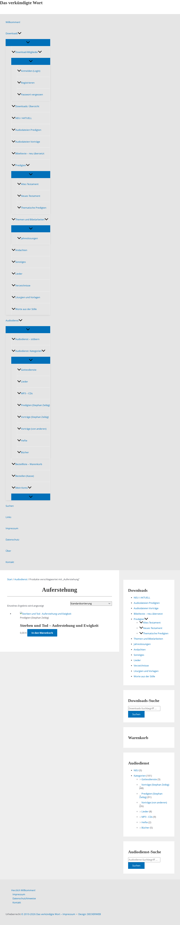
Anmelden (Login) (30, 70)
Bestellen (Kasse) (24, 476)
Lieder (18, 273)
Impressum (12, 528)
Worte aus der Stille (26, 309)
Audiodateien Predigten (28, 129)
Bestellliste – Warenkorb (28, 464)
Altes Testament (30, 184)
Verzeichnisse (22, 285)
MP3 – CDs (27, 393)
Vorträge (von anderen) (33, 428)
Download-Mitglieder (26, 52)
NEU (136, 770)
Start (9, 579)
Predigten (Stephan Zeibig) (35, 405)
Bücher (25, 452)
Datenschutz (12, 539)
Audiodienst (12, 320)
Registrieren (27, 82)
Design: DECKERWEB (89, 914)
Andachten (21, 250)
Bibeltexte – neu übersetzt (29, 153)
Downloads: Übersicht (27, 106)
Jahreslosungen (29, 238)
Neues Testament (30, 195)
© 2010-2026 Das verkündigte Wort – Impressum (48, 914)
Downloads (12, 33)
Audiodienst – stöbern (27, 339)
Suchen (10, 505)
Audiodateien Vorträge (27, 141)
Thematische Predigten (33, 207)
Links (8, 517)
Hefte (24, 440)
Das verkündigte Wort (21, 2)
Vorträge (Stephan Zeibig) (35, 417)
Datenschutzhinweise (24, 898)
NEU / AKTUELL (23, 118)
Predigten (20, 165)
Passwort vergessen (32, 94)
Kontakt (10, 562)
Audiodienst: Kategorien (28, 351)
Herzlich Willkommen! (23, 890)
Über (8, 550)
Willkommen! (13, 22)
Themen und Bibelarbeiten (30, 219)
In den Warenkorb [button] (42, 632)
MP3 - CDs (147, 816)
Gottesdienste (28, 369)
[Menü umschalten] (28, 42)
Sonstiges (20, 261)
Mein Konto (21, 487)
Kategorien (140, 775)
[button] (19, 33)
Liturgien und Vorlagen (27, 297)
